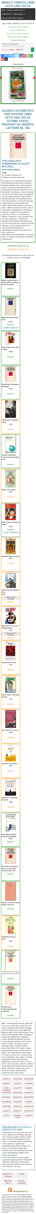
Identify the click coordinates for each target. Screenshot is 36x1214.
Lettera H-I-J (29, 1092)
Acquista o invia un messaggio (10, 598)
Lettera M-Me (28, 1097)
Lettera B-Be (17, 1079)
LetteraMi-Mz (6, 1101)
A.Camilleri (29, 1083)
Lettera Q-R (6, 1106)
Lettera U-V (18, 1111)
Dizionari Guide (17, 1116)
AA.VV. (6, 1115)
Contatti (9, 10)
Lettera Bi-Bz (28, 1079)
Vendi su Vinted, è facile (18, 30)
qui (28, 257)
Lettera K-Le (6, 1097)
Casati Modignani (6, 1089)
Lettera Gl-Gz (17, 1092)
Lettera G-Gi (6, 1092)
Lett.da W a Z (28, 1111)
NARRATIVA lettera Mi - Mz (18, 249)
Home (3, 10)
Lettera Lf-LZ (17, 1097)
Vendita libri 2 (6, 14)
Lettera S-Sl (18, 1106)
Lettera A (6, 1079)
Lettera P (29, 1101)
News (20, 18)
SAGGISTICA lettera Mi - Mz (18, 246)
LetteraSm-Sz (28, 1106)
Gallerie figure (18, 14)
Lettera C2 (17, 1083)
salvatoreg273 (12, 1155)
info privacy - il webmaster (8, 1175)
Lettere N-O (18, 1101)
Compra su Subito (17, 68)
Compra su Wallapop (17, 101)
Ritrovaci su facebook (21, 1182)
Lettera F (29, 1088)
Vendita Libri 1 (18, 10)
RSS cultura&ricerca (20, 1191)
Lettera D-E (18, 1088)
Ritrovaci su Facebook (18, 40)
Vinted (20, 1152)
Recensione (10, 288)
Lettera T (6, 1111)
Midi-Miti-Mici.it (8, 1182)
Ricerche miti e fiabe (8, 18)
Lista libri (29, 1115)
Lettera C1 (6, 1083)
